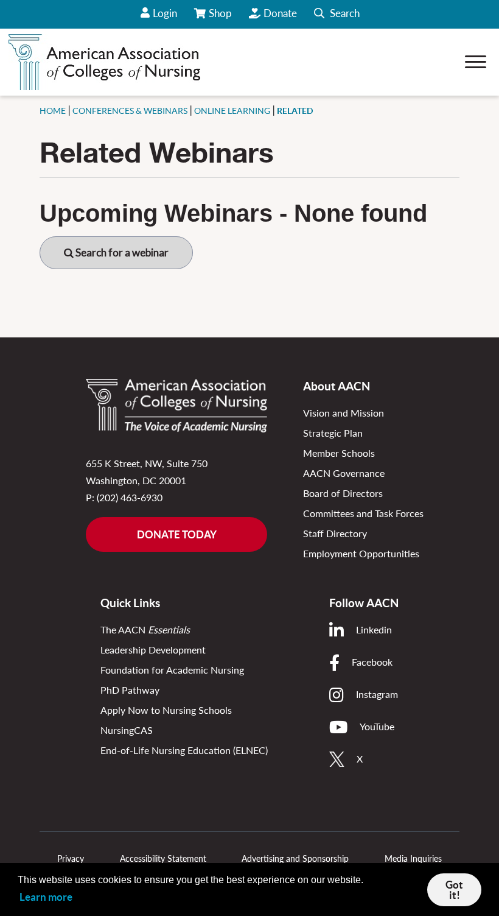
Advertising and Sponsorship (295, 858)
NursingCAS (126, 730)
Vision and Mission (343, 412)
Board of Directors (343, 493)
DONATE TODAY (177, 534)
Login (165, 13)
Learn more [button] (45, 897)
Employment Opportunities (361, 553)
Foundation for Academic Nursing (172, 669)
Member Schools (339, 453)
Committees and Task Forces (363, 513)
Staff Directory (335, 533)
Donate (280, 13)
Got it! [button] (454, 890)
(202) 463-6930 (129, 497)
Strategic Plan (333, 433)
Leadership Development (153, 649)
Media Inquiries (413, 858)
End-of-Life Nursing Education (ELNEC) (184, 750)
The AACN (145, 629)
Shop (221, 18)
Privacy (70, 858)
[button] (336, 14)
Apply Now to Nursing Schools (166, 710)
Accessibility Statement (163, 858)
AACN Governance (344, 473)
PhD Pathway (129, 690)
